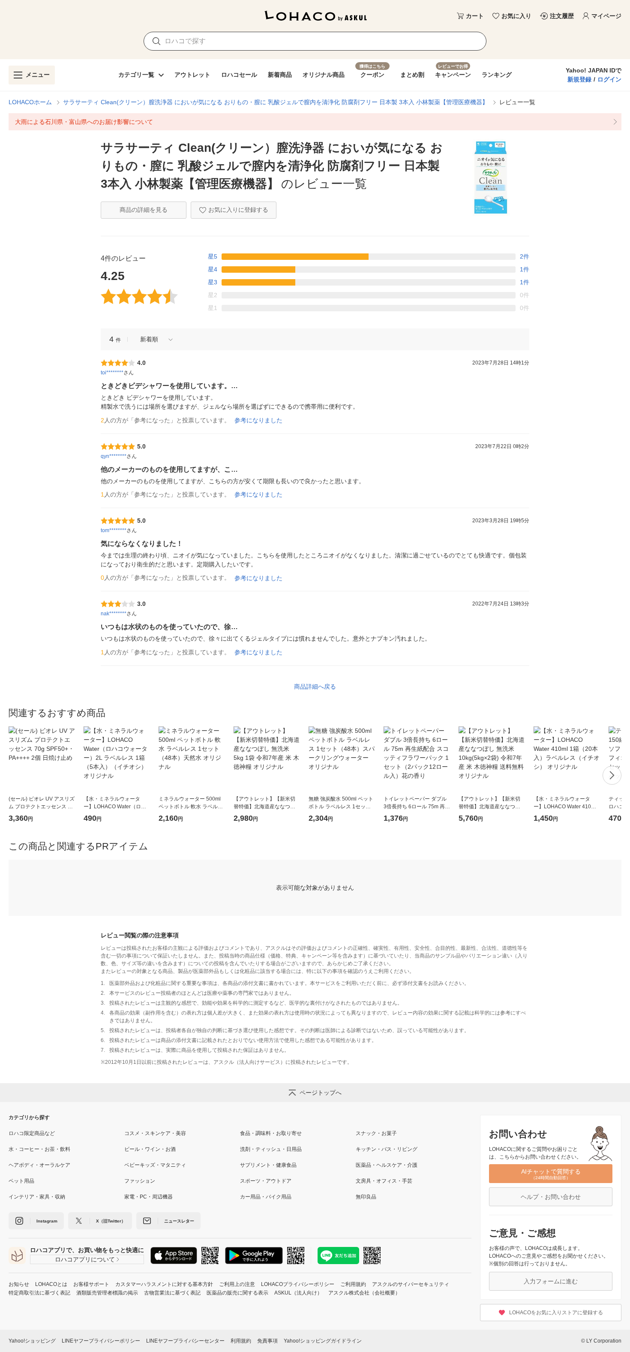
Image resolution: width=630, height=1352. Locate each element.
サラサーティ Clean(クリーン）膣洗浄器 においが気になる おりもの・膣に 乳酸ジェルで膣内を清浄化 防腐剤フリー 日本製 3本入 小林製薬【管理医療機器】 (275, 102)
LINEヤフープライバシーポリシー (101, 1340)
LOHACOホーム (30, 102)
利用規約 (241, 1340)
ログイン (609, 79)
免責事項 (267, 1340)
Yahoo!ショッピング (32, 1340)
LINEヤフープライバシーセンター (185, 1340)
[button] (153, 339)
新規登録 (579, 79)
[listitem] (315, 121)
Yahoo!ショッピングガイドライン (323, 1340)
